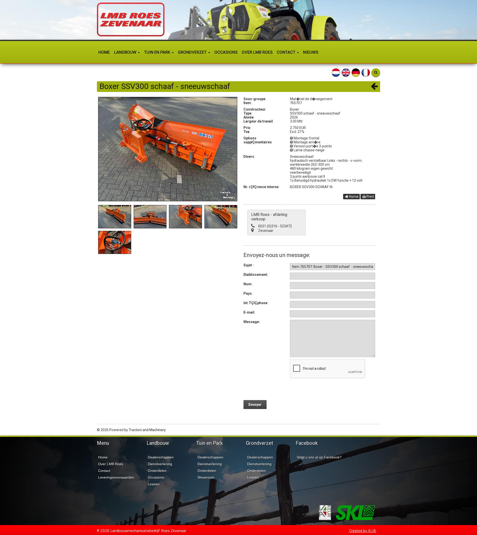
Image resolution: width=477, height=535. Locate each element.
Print (370, 197)
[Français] (366, 72)
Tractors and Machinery (147, 430)
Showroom (206, 477)
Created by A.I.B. (362, 531)
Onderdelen (157, 471)
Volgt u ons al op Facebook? (319, 457)
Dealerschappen (161, 457)
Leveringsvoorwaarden (116, 477)
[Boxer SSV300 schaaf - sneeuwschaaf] (167, 149)
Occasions (226, 52)
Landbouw (125, 52)
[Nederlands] (336, 72)
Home (104, 52)
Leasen (153, 484)
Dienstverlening (160, 464)
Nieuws (310, 52)
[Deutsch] (356, 72)
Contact (286, 52)
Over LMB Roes (257, 52)
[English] (346, 72)
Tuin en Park (157, 52)
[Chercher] (375, 72)
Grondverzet (193, 52)
